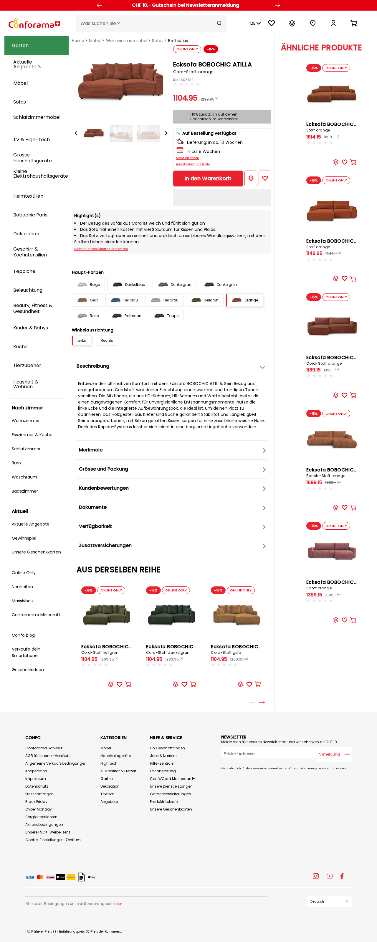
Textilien (107, 793)
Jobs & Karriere (163, 755)
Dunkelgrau (181, 284)
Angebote (109, 801)
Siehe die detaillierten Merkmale (101, 248)
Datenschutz (36, 786)
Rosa (94, 315)
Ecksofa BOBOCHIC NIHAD (338, 360)
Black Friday (36, 801)
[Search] (219, 23)
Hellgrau (170, 300)
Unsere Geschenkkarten (171, 809)
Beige (95, 284)
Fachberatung (163, 770)
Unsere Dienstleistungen (171, 786)
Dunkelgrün (227, 284)
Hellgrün (211, 300)
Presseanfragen (39, 793)
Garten (106, 778)
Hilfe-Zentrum (162, 763)
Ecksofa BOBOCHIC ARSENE (339, 585)
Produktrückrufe (164, 801)
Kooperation (36, 770)
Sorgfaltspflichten (41, 816)
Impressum (35, 778)
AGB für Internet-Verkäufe (47, 755)
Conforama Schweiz (43, 748)
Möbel (95, 41)
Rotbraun (133, 315)
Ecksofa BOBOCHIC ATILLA (113, 649)
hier (118, 903)
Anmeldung (329, 754)
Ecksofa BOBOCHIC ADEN (337, 243)
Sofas (157, 41)
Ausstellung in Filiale (193, 164)
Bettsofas (178, 41)
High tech (109, 763)
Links (81, 340)
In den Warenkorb (208, 178)
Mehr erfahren (187, 158)
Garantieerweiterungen (170, 793)
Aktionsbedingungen (44, 824)
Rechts (107, 340)
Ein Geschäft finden (167, 748)
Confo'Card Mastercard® (172, 778)
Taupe (172, 315)
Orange (251, 300)
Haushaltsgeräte (115, 755)
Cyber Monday (38, 809)
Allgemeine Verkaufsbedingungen (56, 763)
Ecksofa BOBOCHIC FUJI (335, 127)
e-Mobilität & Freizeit (118, 770)
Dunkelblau (135, 284)
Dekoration (110, 786)
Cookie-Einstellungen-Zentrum (53, 839)
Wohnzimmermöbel (126, 41)
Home (78, 41)
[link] (333, 23)
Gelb (94, 300)
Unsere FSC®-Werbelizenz (47, 832)
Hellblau (130, 300)
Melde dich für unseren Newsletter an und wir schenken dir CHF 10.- (280, 741)
